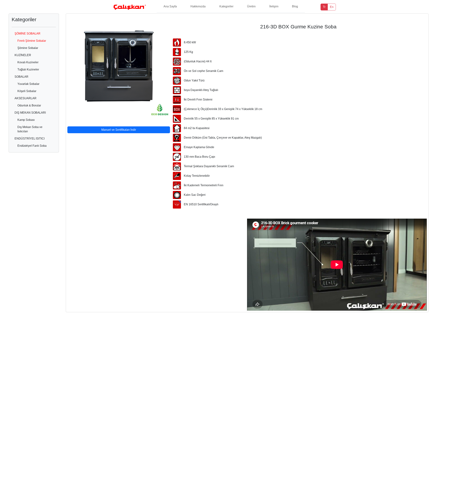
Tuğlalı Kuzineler (28, 69)
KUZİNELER (23, 55)
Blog (295, 6)
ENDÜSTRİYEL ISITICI (30, 138)
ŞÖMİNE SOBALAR (27, 33)
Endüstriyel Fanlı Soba (32, 145)
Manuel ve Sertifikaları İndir (118, 129)
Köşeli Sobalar (26, 91)
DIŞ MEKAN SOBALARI (30, 112)
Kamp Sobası (26, 119)
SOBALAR (21, 76)
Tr (324, 6)
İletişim (273, 6)
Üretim (251, 6)
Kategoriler (226, 6)
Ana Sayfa (170, 6)
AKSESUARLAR (25, 98)
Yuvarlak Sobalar (28, 83)
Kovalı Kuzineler (27, 62)
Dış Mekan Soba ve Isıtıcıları (29, 129)
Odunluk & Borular (29, 105)
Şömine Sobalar (27, 47)
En (332, 6)
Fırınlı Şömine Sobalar (31, 40)
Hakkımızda (198, 6)
